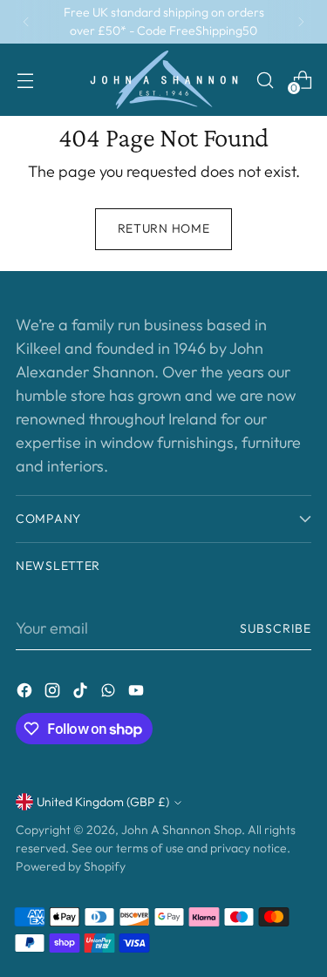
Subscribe (275, 628)
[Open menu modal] (25, 80)
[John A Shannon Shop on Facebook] (26, 693)
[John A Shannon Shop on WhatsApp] (109, 693)
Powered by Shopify (71, 866)
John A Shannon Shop (181, 830)
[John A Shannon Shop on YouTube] (137, 693)
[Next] (301, 22)
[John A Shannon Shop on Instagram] (54, 693)
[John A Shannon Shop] (163, 80)
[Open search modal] (265, 80)
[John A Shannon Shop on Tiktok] (82, 693)
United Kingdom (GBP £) (103, 802)
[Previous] (26, 22)
